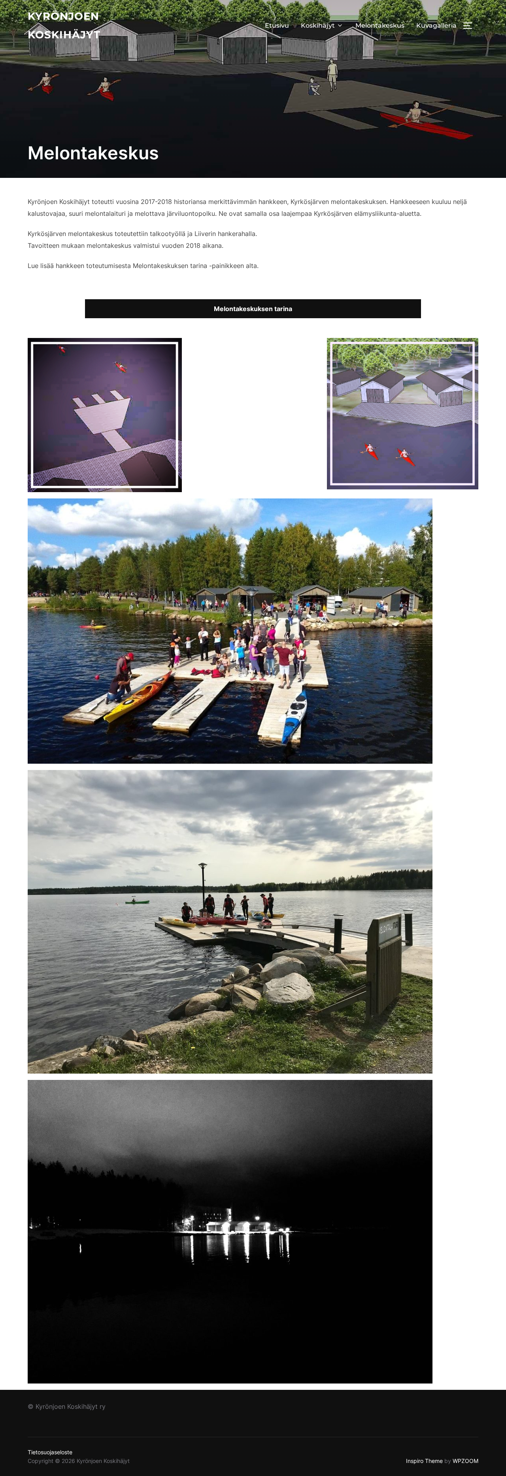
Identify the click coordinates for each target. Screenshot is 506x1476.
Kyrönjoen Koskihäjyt (64, 25)
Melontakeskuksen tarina (253, 309)
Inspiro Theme (424, 1460)
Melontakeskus (379, 25)
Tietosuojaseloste (50, 1452)
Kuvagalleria (436, 25)
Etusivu (277, 25)
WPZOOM (465, 1460)
